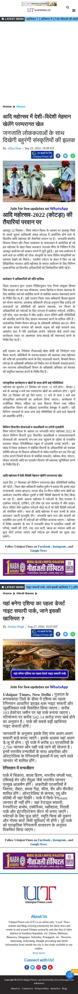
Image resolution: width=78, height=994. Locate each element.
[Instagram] (38, 967)
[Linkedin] (44, 967)
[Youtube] (50, 967)
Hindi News (25, 593)
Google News (38, 550)
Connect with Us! (39, 960)
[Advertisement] (39, 63)
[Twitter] (32, 967)
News (20, 106)
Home (7, 106)
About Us (39, 916)
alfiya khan (14, 148)
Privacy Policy (42, 988)
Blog (64, 988)
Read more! (39, 953)
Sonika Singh (16, 626)
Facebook (44, 546)
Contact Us (27, 988)
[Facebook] (26, 967)
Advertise (55, 988)
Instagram (59, 546)
